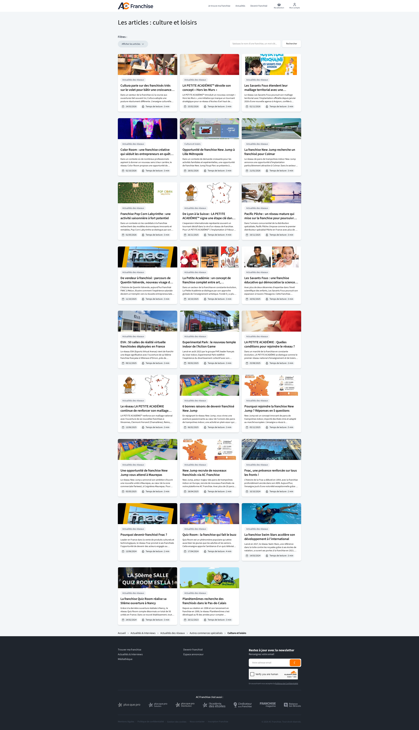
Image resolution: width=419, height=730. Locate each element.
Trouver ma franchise (129, 649)
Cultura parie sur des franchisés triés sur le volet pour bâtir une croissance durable (145, 89)
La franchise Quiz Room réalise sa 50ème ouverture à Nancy (143, 601)
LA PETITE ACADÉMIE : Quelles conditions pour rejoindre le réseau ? (269, 344)
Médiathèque (125, 659)
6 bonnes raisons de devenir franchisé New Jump (208, 408)
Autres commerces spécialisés (206, 633)
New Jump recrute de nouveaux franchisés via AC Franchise (204, 472)
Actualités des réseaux (172, 633)
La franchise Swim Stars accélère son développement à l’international (269, 536)
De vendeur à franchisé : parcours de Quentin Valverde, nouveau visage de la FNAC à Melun (146, 282)
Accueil (122, 633)
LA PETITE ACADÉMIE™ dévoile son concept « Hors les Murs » (206, 87)
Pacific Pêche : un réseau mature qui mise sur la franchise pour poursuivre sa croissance (269, 218)
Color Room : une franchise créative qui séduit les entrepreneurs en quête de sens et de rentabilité (146, 154)
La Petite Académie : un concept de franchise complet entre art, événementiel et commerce (206, 282)
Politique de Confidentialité (286, 683)
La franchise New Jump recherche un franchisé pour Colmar (269, 151)
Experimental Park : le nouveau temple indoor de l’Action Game (209, 344)
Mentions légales (126, 721)
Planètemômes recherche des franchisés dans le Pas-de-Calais (204, 601)
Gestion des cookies (176, 721)
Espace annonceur (193, 654)
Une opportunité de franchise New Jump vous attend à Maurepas (144, 472)
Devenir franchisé (193, 649)
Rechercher (291, 43)
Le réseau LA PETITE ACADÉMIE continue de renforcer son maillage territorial (144, 410)
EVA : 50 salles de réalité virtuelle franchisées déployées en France (143, 344)
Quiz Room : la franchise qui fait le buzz (209, 534)
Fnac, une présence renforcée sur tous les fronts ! (270, 472)
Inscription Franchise (218, 721)
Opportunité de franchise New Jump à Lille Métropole (208, 151)
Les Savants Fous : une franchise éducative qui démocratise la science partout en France (269, 282)
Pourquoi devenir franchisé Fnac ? (143, 534)
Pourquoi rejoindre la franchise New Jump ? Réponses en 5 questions (269, 408)
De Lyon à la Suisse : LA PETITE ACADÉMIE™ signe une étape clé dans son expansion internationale (208, 218)
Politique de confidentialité (150, 721)
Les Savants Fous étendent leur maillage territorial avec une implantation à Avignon (266, 89)
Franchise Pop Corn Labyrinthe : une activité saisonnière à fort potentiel (145, 216)
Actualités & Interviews (143, 633)
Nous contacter (197, 721)
